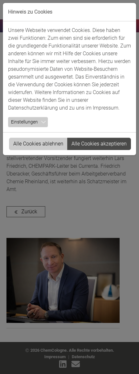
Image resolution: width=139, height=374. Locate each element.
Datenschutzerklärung (33, 108)
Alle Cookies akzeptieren (99, 144)
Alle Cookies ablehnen (38, 144)
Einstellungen (24, 121)
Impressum (105, 108)
